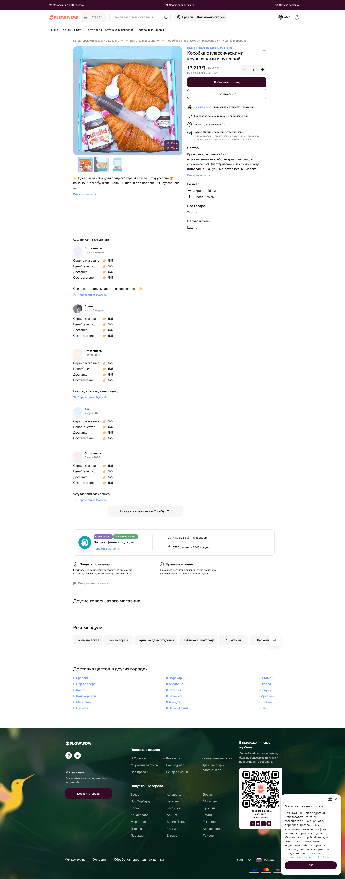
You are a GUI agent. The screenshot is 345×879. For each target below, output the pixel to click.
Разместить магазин (217, 758)
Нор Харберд (140, 801)
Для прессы (139, 772)
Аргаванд (174, 794)
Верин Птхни (176, 822)
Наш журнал (175, 765)
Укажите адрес (202, 107)
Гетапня (173, 801)
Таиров (208, 835)
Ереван (136, 794)
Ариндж (172, 815)
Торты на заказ (87, 640)
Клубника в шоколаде (198, 640)
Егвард (172, 835)
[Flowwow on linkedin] (77, 755)
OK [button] (311, 865)
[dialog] (311, 834)
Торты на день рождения (156, 640)
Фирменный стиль (144, 765)
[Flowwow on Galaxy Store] (268, 823)
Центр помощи (177, 772)
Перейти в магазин (106, 548)
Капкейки (264, 640)
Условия (99, 860)
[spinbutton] (253, 70)
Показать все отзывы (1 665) (142, 511)
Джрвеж (137, 829)
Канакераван (140, 815)
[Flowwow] (64, 17)
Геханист (173, 808)
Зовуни (208, 794)
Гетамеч (173, 829)
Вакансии (173, 758)
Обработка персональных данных (139, 860)
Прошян (209, 808)
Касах (135, 808)
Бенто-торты (118, 640)
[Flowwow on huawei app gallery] (263, 823)
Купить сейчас (227, 94)
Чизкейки (233, 640)
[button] (244, 70)
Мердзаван (211, 829)
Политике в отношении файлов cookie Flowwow (310, 855)
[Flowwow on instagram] (68, 755)
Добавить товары (88, 793)
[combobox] (330, 799)
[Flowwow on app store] (258, 823)
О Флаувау (139, 758)
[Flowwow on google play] (252, 823)
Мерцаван (138, 822)
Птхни (207, 815)
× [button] (335, 799)
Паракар (137, 835)
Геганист (209, 822)
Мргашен (210, 801)
